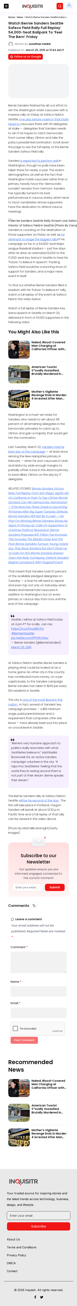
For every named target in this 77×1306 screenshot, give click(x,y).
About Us (13, 1239)
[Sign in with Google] (69, 5)
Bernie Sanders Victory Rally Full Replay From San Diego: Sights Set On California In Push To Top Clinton (38, 493)
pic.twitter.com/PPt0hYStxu (29, 638)
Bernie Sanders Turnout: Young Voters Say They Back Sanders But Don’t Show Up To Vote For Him (38, 548)
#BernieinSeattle (22, 633)
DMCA (11, 1263)
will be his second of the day (39, 800)
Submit (55, 887)
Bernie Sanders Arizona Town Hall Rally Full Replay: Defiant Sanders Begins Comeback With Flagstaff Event (38, 557)
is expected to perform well (39, 161)
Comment (19, 947)
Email (16, 1003)
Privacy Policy (16, 1255)
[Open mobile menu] (6, 6)
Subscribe (38, 1226)
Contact (12, 1271)
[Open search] (60, 6)
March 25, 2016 (21, 647)
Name (16, 982)
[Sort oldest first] (34, 906)
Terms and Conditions (21, 1247)
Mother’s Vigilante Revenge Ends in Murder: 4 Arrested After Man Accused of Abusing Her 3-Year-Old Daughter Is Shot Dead (49, 400)
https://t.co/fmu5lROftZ (27, 629)
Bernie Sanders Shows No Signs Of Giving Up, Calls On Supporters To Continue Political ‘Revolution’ (38, 525)
